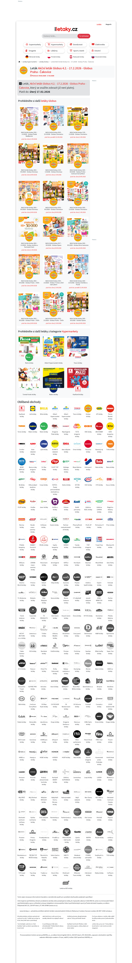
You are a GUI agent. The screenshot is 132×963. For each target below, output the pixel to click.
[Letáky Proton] (32, 577)
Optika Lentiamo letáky (32, 820)
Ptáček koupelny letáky (22, 547)
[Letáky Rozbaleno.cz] (21, 850)
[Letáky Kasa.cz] (32, 663)
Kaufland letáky (22, 415)
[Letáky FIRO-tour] (99, 734)
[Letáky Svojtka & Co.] (99, 850)
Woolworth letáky (110, 546)
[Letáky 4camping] (77, 663)
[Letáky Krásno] (66, 502)
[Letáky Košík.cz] (55, 502)
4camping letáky (77, 670)
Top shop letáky (33, 874)
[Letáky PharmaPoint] (77, 519)
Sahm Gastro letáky (55, 856)
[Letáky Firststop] (77, 646)
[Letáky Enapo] (110, 717)
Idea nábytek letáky (66, 451)
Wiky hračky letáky (99, 652)
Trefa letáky (110, 450)
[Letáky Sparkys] (88, 646)
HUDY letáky (66, 757)
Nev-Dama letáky (88, 799)
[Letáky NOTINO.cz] (99, 792)
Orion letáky (77, 450)
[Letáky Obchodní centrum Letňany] (21, 812)
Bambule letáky (44, 652)
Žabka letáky (99, 873)
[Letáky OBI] (88, 426)
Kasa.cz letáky (32, 670)
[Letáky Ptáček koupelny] (21, 539)
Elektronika (100, 44)
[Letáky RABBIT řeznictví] (32, 539)
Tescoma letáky (88, 451)
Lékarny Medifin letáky (55, 636)
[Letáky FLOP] (21, 502)
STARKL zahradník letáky (88, 857)
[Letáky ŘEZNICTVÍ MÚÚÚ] (33, 850)
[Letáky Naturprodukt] (66, 792)
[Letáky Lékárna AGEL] (88, 502)
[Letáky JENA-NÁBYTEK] (99, 593)
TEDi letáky (110, 855)
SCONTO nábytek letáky (55, 452)
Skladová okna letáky (77, 856)
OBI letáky (88, 432)
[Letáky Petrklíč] (99, 812)
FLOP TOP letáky (55, 468)
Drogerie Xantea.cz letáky (66, 724)
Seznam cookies (90, 911)
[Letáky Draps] (55, 717)
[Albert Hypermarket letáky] (53, 349)
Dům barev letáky (55, 617)
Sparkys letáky (88, 652)
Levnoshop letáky (77, 778)
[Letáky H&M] (99, 628)
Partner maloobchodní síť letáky (66, 527)
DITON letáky (77, 486)
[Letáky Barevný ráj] (99, 444)
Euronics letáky (66, 584)
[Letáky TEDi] (110, 850)
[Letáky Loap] (88, 772)
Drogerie (32, 50)
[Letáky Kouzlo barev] (66, 610)
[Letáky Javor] (44, 502)
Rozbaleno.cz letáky (21, 856)
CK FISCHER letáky (55, 705)
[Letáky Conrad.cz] (99, 699)
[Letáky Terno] (21, 426)
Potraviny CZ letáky (99, 526)
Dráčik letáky (55, 651)
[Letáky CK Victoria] (77, 699)
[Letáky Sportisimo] (110, 628)
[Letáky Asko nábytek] (32, 444)
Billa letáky (44, 414)
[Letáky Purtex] (110, 593)
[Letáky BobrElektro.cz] (88, 681)
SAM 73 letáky (66, 856)
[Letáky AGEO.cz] (110, 663)
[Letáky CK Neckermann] (66, 699)
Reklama (75, 911)
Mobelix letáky (32, 599)
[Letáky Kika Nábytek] (44, 593)
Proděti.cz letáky (55, 839)
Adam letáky (99, 669)
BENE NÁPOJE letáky (21, 469)
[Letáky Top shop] (32, 867)
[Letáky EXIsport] (55, 734)
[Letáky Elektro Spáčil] (88, 577)
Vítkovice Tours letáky (77, 874)
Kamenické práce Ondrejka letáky (99, 761)
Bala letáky (99, 467)
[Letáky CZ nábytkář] (77, 593)
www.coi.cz (53, 905)
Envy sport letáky (77, 635)
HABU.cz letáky (22, 758)
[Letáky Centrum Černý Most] (32, 699)
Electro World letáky (22, 584)
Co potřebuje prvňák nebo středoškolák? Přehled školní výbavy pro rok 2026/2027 (52, 926)
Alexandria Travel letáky (21, 689)
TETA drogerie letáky (77, 434)
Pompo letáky (66, 652)
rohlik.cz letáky (110, 839)
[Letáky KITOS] (88, 610)
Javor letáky (44, 507)
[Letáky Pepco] (77, 812)
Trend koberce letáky (21, 618)
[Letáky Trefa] (110, 444)
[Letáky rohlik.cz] (110, 832)
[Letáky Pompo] (66, 646)
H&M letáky (99, 634)
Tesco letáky (77, 414)
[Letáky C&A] (21, 699)
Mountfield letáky (99, 564)
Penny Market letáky (110, 416)
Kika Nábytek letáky (44, 600)
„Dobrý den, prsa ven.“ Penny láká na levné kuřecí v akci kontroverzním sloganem (102, 926)
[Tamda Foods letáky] (29, 380)
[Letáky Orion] (77, 444)
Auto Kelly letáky (110, 564)
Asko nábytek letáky (33, 452)
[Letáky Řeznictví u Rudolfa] (44, 850)
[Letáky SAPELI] (66, 557)
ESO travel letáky (21, 741)
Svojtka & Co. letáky (99, 856)
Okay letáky (55, 583)
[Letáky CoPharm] (110, 867)
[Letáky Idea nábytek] (66, 444)
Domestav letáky (99, 617)
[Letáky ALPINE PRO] (32, 681)
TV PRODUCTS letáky (44, 618)
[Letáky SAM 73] (66, 850)
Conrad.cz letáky (99, 705)
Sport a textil (78, 50)
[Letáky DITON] (77, 479)
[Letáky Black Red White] (76, 681)
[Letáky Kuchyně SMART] (55, 772)
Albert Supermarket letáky (66, 416)
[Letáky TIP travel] (21, 867)
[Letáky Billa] (44, 409)
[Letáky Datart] (44, 577)
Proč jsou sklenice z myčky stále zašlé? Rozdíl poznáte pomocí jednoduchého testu (103, 918)
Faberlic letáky (66, 741)
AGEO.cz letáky (110, 670)
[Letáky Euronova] (32, 734)
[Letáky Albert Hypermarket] (55, 409)
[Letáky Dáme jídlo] (32, 717)
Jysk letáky (44, 450)
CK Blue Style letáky (44, 705)
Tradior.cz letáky (44, 874)
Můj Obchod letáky (33, 799)
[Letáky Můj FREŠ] (21, 792)
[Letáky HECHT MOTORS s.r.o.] (21, 628)
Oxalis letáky (54, 525)
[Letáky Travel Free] (99, 539)
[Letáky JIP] (99, 409)
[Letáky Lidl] (32, 409)
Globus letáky (88, 415)
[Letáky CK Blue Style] (44, 699)
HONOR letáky (55, 758)
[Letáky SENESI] (66, 539)
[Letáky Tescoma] (88, 444)
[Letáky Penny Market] (110, 409)
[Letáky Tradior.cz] (44, 867)
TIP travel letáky (21, 874)
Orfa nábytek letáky (43, 819)
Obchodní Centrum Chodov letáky (110, 801)
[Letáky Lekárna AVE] (66, 883)
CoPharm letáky (110, 874)
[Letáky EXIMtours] (44, 734)
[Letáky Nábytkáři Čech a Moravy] (54, 792)
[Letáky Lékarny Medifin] (55, 628)
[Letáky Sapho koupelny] (55, 539)
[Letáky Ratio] (44, 426)
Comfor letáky (21, 451)
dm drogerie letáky (55, 564)
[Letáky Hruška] (32, 502)
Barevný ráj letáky (99, 451)
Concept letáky (88, 705)
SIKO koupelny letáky (110, 434)
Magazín (108, 24)
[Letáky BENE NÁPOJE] (21, 462)
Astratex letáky (43, 688)
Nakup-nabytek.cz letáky (66, 671)
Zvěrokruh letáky (88, 874)
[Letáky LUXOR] (99, 772)
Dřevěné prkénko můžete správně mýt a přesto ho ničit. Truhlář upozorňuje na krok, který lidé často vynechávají (28, 918)
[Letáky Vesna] (55, 593)
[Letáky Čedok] (21, 717)
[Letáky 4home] (88, 663)
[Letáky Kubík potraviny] (77, 502)
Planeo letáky (77, 584)
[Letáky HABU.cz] (21, 752)
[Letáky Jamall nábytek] (88, 593)
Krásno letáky (66, 508)
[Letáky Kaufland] (21, 409)
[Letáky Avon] (54, 681)
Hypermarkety (57, 44)
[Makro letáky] (53, 380)
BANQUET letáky (65, 688)
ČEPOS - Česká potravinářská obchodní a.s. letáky (55, 489)
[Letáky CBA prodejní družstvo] (32, 479)
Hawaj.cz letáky (33, 758)
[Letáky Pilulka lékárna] (110, 610)
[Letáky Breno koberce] (66, 593)
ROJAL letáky (44, 545)
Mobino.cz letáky (110, 778)
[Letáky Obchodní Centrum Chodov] (110, 792)
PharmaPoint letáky (77, 526)
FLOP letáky (22, 507)
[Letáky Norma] (21, 519)
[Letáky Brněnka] (21, 479)
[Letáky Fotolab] (110, 577)
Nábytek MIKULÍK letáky (44, 800)
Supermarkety (35, 44)
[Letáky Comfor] (21, 444)
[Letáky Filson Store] (88, 734)
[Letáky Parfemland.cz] (66, 812)
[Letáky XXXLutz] (21, 557)
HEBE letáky (44, 757)
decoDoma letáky (43, 723)
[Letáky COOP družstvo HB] (110, 699)
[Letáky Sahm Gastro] (55, 850)
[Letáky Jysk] (44, 444)
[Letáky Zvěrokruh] (88, 867)
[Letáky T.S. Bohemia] (21, 593)
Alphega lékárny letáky (66, 469)
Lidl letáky (32, 414)
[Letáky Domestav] (99, 610)
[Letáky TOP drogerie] (88, 539)
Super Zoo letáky (110, 652)
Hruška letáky (33, 508)
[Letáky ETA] (99, 479)
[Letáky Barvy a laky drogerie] (32, 462)
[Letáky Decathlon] (66, 628)
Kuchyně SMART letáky (55, 779)
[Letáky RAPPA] (88, 832)
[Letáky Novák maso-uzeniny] (32, 519)
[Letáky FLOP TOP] (55, 462)
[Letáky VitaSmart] (66, 867)
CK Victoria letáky (77, 705)
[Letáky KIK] (32, 646)
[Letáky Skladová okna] (77, 850)
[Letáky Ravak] (99, 832)
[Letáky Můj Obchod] (32, 792)
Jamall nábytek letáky (88, 600)
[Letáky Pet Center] (88, 812)
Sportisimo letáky (110, 635)
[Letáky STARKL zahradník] (88, 850)
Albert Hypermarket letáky (55, 416)
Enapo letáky (110, 722)
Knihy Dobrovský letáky (55, 671)
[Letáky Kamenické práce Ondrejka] (99, 752)
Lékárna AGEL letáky (88, 508)
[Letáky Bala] (99, 462)
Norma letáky (21, 526)
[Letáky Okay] (55, 577)
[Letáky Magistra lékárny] (110, 502)
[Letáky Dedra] (66, 479)
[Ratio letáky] (29, 349)
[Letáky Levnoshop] (77, 772)
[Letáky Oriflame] (43, 519)
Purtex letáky (110, 599)
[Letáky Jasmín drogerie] (88, 752)
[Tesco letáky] (78, 349)
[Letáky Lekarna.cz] (32, 628)
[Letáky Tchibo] (44, 628)
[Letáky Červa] (77, 610)
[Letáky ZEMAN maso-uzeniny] (32, 557)
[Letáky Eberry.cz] (77, 717)
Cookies (81, 911)
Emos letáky (99, 722)
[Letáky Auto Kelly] (110, 557)
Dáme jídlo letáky (32, 723)
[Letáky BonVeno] (110, 681)
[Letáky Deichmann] (88, 628)
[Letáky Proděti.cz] (56, 832)
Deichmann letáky (88, 635)
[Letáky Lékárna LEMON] (99, 502)
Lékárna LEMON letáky (99, 509)
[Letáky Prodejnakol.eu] (44, 832)
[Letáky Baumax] (88, 557)
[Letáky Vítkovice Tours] (77, 867)
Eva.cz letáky (110, 485)
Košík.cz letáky (55, 508)
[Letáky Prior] (110, 519)
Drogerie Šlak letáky (55, 433)
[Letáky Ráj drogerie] (66, 426)
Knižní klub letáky (110, 758)
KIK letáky (32, 651)
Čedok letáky (21, 722)
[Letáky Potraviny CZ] (99, 519)
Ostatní (97, 50)
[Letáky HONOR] (55, 752)
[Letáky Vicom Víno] (55, 867)
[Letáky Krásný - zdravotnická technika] (44, 772)
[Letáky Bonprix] (99, 681)
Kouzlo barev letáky (66, 617)
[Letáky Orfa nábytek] (43, 812)
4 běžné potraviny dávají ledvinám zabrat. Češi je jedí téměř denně (77, 917)
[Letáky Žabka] (99, 867)
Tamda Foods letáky (77, 546)
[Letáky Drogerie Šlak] (55, 426)
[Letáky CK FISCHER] (55, 699)
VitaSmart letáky (66, 874)
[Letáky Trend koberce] (21, 610)
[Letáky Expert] (99, 577)
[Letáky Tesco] (77, 409)
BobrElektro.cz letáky (88, 688)
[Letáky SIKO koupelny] (110, 426)
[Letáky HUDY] (66, 752)
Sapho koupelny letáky (55, 547)
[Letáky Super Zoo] (110, 646)
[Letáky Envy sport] (77, 628)
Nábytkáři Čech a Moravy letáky (55, 801)
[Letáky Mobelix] (32, 593)
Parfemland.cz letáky (66, 819)
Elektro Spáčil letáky (88, 584)
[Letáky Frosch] (110, 734)
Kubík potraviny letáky (77, 509)
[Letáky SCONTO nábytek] (55, 444)
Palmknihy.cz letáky (54, 819)
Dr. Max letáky (44, 468)
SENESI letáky (66, 546)
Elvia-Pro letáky (44, 670)
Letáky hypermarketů (30, 62)
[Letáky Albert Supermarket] (66, 409)
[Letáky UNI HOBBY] (99, 426)
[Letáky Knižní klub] (110, 752)
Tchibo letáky (44, 635)
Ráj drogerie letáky (66, 433)
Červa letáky (77, 616)
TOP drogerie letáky (88, 547)
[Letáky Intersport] (88, 462)
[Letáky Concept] (88, 699)
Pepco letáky (77, 818)
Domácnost (78, 44)
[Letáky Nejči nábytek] (77, 792)
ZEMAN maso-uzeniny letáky (32, 566)
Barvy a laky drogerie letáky (33, 469)
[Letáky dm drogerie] (55, 557)
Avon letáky (54, 687)
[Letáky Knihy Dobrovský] (55, 663)
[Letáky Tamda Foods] (77, 539)
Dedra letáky (66, 485)
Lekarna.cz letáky (32, 635)
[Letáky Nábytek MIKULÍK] (43, 792)
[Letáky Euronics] (66, 577)
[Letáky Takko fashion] (21, 646)
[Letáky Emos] (99, 717)
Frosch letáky (110, 741)
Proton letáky (32, 584)
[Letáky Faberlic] (66, 734)
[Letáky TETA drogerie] (77, 426)
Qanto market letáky (77, 840)
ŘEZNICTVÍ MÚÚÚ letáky (33, 856)
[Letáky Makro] (32, 426)
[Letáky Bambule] (44, 646)
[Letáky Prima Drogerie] (32, 832)
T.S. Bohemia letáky (22, 599)
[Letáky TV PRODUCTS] (44, 610)
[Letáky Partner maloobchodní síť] (66, 519)
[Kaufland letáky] (78, 380)
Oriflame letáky (43, 526)
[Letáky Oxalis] (54, 519)
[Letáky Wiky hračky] (99, 646)
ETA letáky (99, 485)
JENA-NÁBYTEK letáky (99, 600)
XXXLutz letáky (21, 564)
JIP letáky (99, 414)
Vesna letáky (55, 598)
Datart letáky (44, 584)
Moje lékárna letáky (77, 468)
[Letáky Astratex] (43, 681)
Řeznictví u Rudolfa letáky (44, 857)
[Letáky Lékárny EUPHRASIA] (66, 772)
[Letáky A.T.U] (21, 663)
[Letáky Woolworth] (110, 539)
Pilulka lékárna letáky (110, 618)
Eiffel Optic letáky (88, 723)
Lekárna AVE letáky (66, 888)
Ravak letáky (99, 838)
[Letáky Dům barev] (55, 610)
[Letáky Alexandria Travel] (21, 681)
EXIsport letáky (55, 741)
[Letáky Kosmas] (32, 772)
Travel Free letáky (99, 546)
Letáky (99, 24)
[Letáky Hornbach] (77, 557)
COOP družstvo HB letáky (110, 706)
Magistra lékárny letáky (110, 509)
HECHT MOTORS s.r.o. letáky (21, 636)
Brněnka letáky (22, 486)
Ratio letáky (44, 432)
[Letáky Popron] (110, 812)
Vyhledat (85, 36)
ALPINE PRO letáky (32, 688)
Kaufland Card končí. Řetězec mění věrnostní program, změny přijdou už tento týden (77, 926)
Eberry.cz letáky (77, 723)
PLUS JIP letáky (89, 526)
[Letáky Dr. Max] (44, 462)
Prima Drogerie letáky (32, 840)
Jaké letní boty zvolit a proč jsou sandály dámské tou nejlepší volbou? (52, 917)
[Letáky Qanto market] (77, 832)
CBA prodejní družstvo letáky (33, 487)
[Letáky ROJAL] (44, 539)
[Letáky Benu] (110, 462)
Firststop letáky (77, 652)
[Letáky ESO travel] (21, 734)
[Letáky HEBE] (44, 752)
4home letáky (88, 670)
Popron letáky (110, 819)
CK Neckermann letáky (66, 706)
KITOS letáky (88, 616)
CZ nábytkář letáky (77, 599)
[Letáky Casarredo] (32, 610)
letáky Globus (48, 101)
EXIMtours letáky (43, 741)
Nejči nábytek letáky (77, 800)
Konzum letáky (22, 778)
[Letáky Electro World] (21, 577)
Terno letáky (22, 432)
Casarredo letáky (32, 617)
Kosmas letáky (32, 778)
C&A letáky (21, 704)
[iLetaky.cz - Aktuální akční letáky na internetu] (19, 62)
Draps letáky (55, 722)
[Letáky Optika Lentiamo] (32, 812)
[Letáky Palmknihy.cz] (54, 812)
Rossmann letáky (43, 564)
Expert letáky (99, 584)
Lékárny (54, 50)
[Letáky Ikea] (77, 752)
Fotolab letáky (110, 584)
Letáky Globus (44, 62)
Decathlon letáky (66, 635)
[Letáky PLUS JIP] (88, 519)
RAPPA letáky (88, 839)
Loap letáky (88, 777)
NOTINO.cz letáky (99, 799)
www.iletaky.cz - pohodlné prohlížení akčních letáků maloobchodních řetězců (45, 911)
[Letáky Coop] (43, 479)
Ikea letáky (77, 757)
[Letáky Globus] (23, 70)
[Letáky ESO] (88, 479)
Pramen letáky (21, 839)
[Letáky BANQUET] (65, 681)
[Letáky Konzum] (21, 772)
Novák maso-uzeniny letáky (32, 528)
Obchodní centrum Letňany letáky (22, 821)
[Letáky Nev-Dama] (88, 792)
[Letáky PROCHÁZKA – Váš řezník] (66, 832)
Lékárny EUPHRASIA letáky (66, 779)
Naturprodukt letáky (66, 799)
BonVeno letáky (110, 688)
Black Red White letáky (76, 688)
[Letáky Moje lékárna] (77, 462)
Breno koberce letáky (66, 600)
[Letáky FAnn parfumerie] (77, 734)
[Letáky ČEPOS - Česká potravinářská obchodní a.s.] (55, 479)
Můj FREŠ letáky (22, 799)
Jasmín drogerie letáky (88, 759)
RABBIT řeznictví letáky (33, 547)
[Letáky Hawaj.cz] (32, 752)
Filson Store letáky (88, 741)
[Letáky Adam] (99, 663)
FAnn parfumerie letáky (77, 742)
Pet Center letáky (88, 819)
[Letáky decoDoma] (44, 717)
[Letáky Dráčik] (55, 646)
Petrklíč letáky (99, 819)
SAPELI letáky (66, 564)
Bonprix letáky (99, 688)
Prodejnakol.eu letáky (44, 839)
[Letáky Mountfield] (99, 557)
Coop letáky (44, 485)
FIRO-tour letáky (99, 741)
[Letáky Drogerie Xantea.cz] (66, 717)
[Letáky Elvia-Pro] (44, 663)
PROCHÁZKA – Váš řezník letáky (66, 840)
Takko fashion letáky (21, 653)
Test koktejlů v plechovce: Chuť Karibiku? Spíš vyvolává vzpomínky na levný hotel (28, 926)
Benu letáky (110, 467)
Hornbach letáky (77, 564)
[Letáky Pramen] (21, 832)
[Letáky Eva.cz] (110, 479)
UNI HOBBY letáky (99, 433)
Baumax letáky (88, 564)
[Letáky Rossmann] (44, 557)
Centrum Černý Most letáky (33, 706)
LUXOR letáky (99, 778)
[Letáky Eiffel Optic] (88, 717)
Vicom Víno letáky (55, 874)
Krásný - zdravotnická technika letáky (44, 781)
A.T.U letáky (22, 669)
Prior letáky (110, 525)
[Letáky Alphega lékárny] (66, 462)
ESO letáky (88, 485)
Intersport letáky (88, 468)
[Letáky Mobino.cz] (110, 772)
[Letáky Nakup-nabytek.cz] (66, 663)
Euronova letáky (33, 741)
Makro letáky (33, 432)
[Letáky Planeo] (77, 577)
